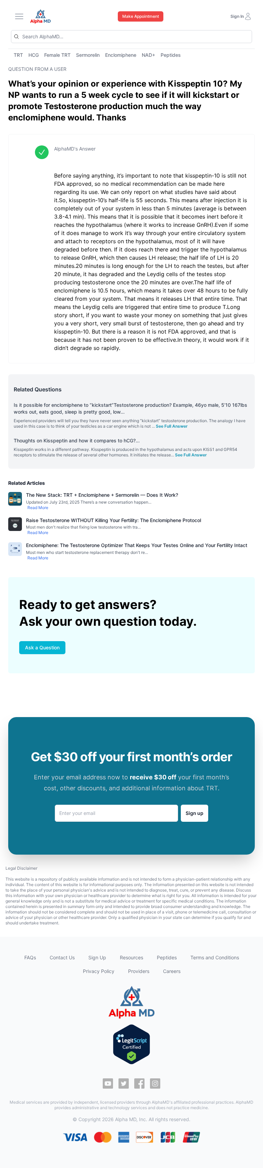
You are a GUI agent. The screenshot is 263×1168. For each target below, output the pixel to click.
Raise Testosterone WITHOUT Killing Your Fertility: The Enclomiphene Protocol (113, 520)
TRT (18, 55)
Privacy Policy (98, 971)
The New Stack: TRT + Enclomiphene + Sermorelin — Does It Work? (102, 495)
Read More (37, 507)
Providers (138, 971)
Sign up (194, 813)
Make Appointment (140, 16)
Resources (131, 957)
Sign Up (97, 957)
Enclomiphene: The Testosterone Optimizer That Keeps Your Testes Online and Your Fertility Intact (136, 545)
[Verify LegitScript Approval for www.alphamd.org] (131, 1044)
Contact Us (62, 957)
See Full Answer (172, 426)
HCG (33, 55)
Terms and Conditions (214, 957)
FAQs (30, 957)
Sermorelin (88, 55)
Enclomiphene (120, 55)
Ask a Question (42, 647)
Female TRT (57, 55)
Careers (171, 971)
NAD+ (148, 55)
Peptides (171, 55)
